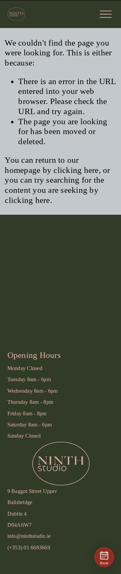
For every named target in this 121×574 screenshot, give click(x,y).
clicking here (75, 170)
